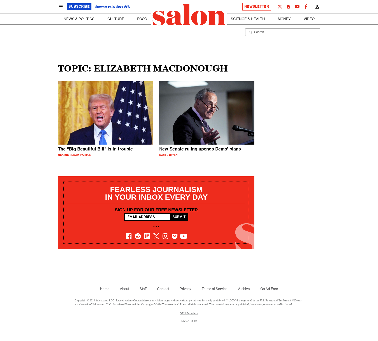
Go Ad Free (269, 289)
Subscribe (79, 7)
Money (284, 19)
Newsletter (256, 7)
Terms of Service (215, 289)
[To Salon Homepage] (189, 14)
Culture (115, 19)
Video (309, 19)
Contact (163, 289)
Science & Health (248, 19)
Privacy (185, 289)
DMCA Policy (189, 321)
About (124, 289)
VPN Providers (189, 313)
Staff (143, 289)
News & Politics (79, 19)
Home (104, 289)
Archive (244, 289)
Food (142, 19)
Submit (179, 217)
